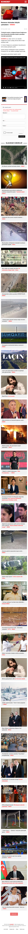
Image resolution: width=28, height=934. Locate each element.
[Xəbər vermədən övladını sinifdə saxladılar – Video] (14, 642)
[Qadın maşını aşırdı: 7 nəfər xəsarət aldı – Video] (14, 565)
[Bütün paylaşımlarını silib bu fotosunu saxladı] (14, 667)
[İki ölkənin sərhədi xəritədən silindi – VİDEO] (14, 155)
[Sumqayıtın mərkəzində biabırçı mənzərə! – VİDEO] (14, 333)
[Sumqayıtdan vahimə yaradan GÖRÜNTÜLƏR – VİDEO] (14, 282)
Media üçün (22, 929)
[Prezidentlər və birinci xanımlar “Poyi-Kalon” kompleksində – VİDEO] (14, 742)
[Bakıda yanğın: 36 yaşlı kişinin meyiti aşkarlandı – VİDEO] (14, 434)
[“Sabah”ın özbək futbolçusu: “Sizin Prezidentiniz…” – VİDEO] (14, 460)
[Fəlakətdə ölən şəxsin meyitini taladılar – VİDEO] (14, 206)
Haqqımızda (12, 929)
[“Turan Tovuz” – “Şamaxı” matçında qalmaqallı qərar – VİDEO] (14, 819)
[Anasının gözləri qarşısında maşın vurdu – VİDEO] (14, 539)
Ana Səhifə (6, 929)
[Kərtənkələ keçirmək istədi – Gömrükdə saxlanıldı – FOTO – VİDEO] (14, 616)
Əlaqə (17, 929)
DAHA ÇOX (14, 914)
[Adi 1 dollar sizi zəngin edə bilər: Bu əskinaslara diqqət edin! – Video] (14, 257)
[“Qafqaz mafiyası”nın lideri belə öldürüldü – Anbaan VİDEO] (14, 590)
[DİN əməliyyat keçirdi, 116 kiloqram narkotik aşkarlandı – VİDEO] (14, 793)
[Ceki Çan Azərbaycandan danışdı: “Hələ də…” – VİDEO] (14, 895)
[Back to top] (24, 930)
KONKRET (12, 924)
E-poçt (4, 125)
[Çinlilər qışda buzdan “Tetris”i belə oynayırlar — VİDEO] (14, 691)
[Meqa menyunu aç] (25, 1)
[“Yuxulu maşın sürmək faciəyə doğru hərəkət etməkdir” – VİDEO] (14, 308)
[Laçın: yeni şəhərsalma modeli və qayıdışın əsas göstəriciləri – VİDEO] (14, 359)
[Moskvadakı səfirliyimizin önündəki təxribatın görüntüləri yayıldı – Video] (14, 231)
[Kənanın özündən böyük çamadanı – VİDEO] (14, 13)
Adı (3, 120)
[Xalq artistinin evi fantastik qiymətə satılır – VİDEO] (14, 409)
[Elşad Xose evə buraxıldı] (14, 385)
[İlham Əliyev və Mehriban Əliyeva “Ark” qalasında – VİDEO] (14, 717)
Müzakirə (5, 112)
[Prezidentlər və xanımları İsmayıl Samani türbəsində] (14, 768)
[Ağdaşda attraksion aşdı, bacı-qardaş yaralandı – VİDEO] (14, 844)
